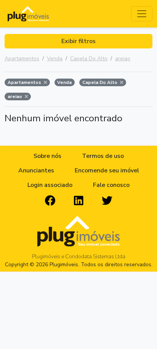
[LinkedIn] (79, 201)
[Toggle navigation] (141, 13)
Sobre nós (47, 156)
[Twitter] (107, 201)
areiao (122, 58)
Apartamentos (22, 58)
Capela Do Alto (88, 58)
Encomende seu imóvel (107, 170)
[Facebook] (50, 201)
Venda (54, 58)
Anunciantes (36, 170)
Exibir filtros (78, 41)
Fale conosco (111, 185)
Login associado (49, 185)
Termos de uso (103, 156)
